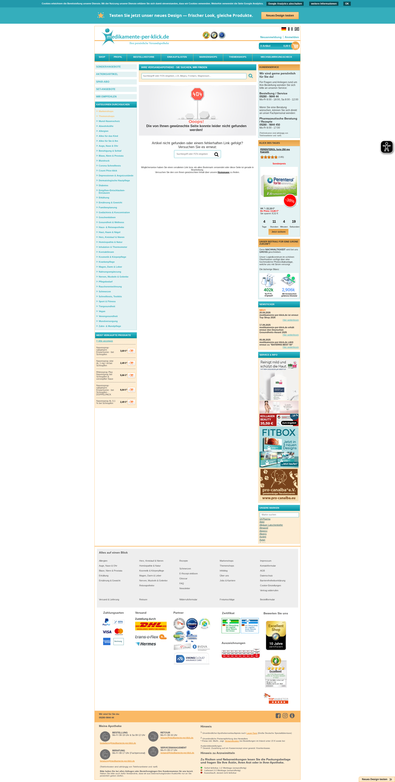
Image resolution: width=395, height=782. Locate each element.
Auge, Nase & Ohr (108, 565)
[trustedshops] (214, 35)
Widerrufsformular (188, 599)
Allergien (103, 561)
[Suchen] (250, 76)
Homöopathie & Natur (150, 565)
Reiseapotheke (146, 585)
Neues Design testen (280, 15)
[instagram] (286, 716)
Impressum (265, 561)
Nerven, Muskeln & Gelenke (153, 580)
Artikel (266, 45)
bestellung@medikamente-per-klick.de (118, 743)
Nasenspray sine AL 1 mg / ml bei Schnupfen (104, 363)
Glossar (183, 578)
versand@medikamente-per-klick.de (177, 753)
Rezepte (183, 561)
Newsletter (184, 588)
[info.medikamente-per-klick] (293, 716)
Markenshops (227, 561)
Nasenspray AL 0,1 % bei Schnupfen (105, 402)
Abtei (261, 522)
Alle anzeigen (105, 341)
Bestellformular (267, 599)
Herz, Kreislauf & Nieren (151, 561)
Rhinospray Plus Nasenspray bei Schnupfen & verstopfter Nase (104, 375)
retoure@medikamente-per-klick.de (176, 737)
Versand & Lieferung (109, 599)
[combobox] (193, 76)
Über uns (224, 575)
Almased (263, 528)
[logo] (135, 37)
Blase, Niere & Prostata (110, 570)
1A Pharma (264, 519)
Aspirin (262, 536)
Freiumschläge (227, 599)
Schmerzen (185, 568)
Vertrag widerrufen (269, 590)
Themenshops (227, 565)
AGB (262, 570)
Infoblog (224, 570)
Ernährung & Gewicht (109, 580)
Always (263, 534)
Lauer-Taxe (251, 733)
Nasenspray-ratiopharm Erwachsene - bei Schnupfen (105, 351)
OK (347, 3)
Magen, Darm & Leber (150, 575)
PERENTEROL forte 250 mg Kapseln (275, 150)
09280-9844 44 (106, 717)
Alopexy (263, 531)
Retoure (143, 599)
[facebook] (279, 716)
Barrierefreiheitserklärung (272, 580)
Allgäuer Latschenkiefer (271, 525)
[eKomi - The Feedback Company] (206, 35)
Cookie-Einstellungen (270, 585)
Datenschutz (266, 575)
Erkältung (103, 575)
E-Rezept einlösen (188, 573)
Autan (262, 540)
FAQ (181, 583)
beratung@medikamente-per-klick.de (117, 761)
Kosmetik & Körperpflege (151, 570)
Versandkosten (232, 741)
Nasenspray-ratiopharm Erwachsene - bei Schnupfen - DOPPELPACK (105, 390)
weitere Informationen (324, 3)
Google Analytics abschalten (285, 3)
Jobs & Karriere (227, 580)
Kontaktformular (268, 565)
